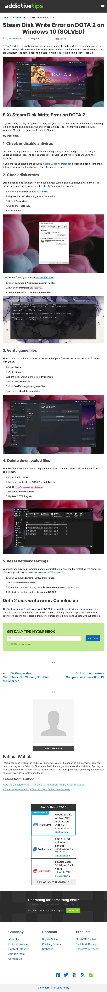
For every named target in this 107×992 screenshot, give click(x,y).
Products (83, 932)
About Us (13, 939)
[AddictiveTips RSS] (82, 975)
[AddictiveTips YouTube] (74, 975)
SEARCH (73, 910)
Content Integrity (18, 949)
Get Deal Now (61, 832)
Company (16, 932)
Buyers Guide (50, 939)
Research (49, 932)
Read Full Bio (53, 748)
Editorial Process (18, 944)
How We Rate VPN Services (51, 881)
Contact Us (15, 958)
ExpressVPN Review (87, 949)
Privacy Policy (61, 988)
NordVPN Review (86, 939)
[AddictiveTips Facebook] (58, 975)
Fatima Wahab (15, 38)
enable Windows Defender (57, 163)
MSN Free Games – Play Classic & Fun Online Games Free (36, 789)
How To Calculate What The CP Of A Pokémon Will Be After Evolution (44, 784)
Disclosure (43, 988)
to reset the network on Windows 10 (44, 572)
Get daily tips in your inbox (31, 632)
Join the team (16, 953)
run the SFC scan (45, 277)
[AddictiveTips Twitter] (66, 975)
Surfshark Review (86, 944)
